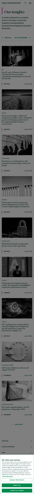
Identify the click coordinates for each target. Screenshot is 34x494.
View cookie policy (7, 476)
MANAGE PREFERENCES (17, 480)
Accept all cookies (17, 490)
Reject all (17, 485)
